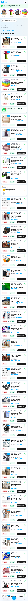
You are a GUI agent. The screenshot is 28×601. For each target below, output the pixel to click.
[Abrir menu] (25, 2)
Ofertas (2, 599)
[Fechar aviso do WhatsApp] (26, 6)
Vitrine (25, 599)
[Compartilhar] (25, 38)
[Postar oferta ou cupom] (14, 598)
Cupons (8, 599)
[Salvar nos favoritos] (3, 38)
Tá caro (5, 46)
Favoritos (19, 599)
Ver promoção (20, 46)
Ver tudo (23, 186)
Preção (13, 46)
